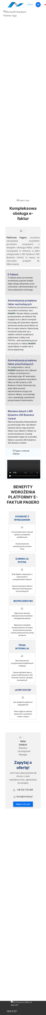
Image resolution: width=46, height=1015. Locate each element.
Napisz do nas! (23, 804)
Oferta (30, 4)
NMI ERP (12, 1011)
